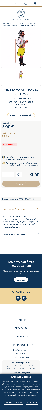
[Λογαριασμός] (36, 3)
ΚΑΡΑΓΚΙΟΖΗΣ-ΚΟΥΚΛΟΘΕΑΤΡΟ (23, 103)
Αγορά (19, 183)
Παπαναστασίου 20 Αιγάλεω (15, 368)
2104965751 (33, 366)
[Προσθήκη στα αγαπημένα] (19, 174)
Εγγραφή (21, 280)
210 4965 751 (32, 165)
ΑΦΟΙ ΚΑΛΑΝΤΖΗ (25, 99)
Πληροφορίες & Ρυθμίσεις (13, 402)
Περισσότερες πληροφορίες (21, 115)
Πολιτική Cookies (21, 357)
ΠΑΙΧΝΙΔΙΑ (21, 23)
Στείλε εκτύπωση (21, 349)
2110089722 (33, 368)
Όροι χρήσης (21, 353)
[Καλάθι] (26, 3)
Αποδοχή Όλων (32, 402)
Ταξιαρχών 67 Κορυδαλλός (15, 366)
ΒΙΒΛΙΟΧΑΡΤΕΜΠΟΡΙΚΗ (8, 23)
